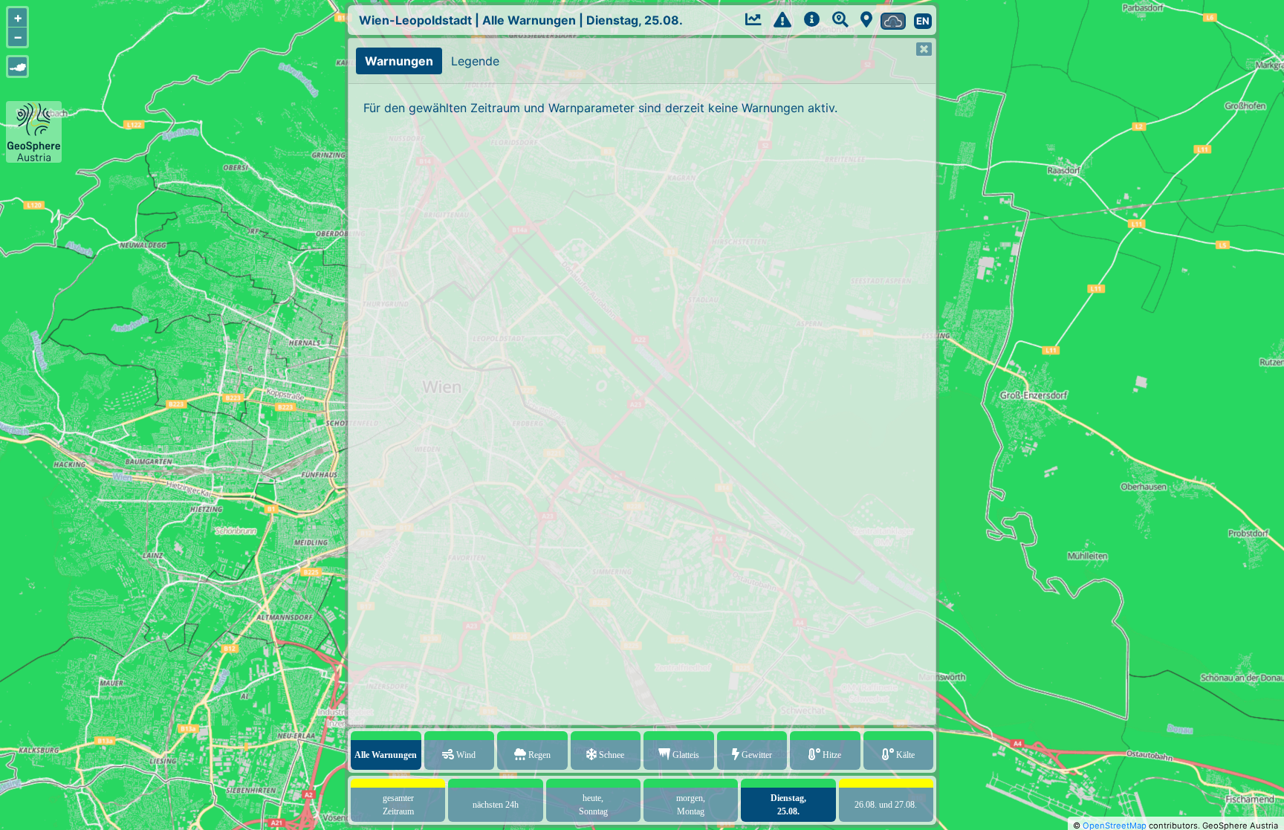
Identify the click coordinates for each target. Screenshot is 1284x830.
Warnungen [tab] (399, 61)
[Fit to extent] (17, 66)
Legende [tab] (475, 61)
